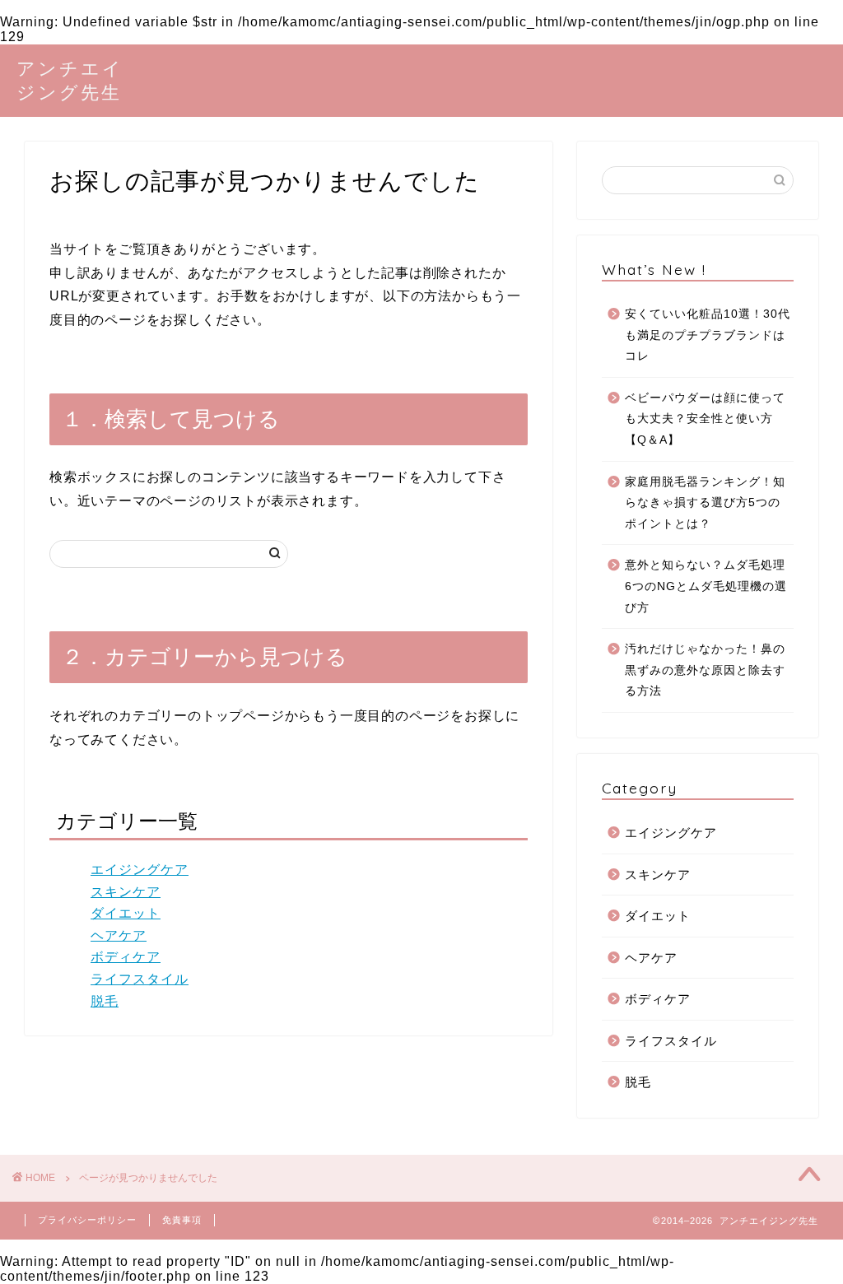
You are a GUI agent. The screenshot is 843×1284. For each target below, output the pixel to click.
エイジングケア (140, 870)
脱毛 (105, 1001)
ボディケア (126, 957)
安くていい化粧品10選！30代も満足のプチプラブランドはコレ (707, 335)
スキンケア (126, 892)
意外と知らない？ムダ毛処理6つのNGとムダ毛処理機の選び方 (706, 586)
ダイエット (126, 913)
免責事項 (182, 1220)
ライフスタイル (140, 979)
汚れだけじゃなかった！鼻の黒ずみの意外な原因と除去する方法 (705, 670)
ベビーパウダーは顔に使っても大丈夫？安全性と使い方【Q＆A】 (705, 419)
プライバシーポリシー (87, 1220)
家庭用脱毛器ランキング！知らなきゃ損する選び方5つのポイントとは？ (705, 503)
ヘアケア (119, 935)
